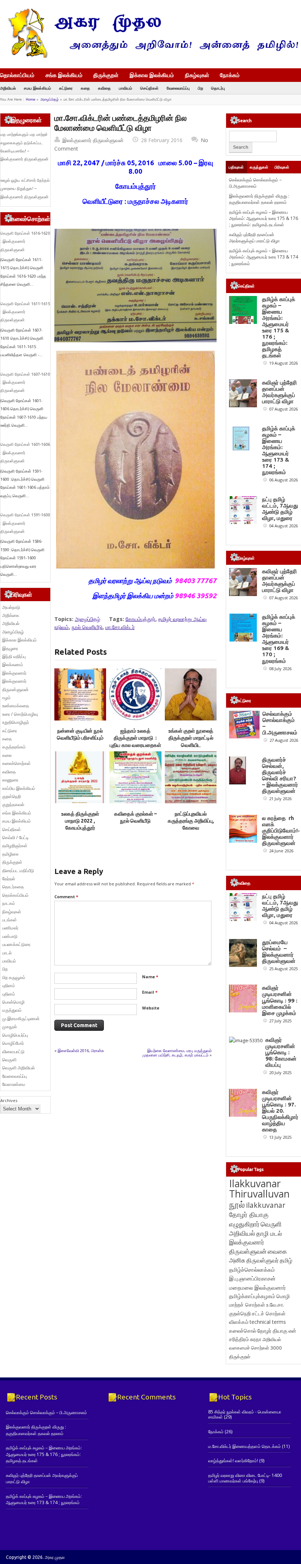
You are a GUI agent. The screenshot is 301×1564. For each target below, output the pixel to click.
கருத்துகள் (259, 167)
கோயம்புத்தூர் (140, 618)
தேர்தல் (8, 878)
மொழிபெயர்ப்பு (15, 1035)
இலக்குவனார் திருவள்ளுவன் (93, 140)
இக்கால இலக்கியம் (152, 75)
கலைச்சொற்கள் (16, 763)
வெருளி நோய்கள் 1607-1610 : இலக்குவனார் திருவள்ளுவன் (25, 382)
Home (30, 99)
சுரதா (255, 1339)
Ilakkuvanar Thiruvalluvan (259, 1188)
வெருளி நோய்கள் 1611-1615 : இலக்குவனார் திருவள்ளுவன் (25, 311)
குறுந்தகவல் (13, 804)
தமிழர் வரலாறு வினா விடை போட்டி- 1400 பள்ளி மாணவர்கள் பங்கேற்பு (245, 1478)
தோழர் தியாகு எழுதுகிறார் (249, 1219)
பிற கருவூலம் (13, 977)
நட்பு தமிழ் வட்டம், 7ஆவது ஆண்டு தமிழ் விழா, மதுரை (280, 508)
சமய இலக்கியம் (37, 88)
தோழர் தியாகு (272, 1330)
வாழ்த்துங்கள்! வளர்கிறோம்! (233, 1461)
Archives (8, 1100)
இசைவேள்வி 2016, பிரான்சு (81, 1050)
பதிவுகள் (236, 167)
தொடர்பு (218, 88)
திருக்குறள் (106, 75)
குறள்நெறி (11, 796)
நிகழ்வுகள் (197, 75)
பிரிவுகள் (282, 167)
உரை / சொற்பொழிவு (20, 714)
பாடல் (7, 953)
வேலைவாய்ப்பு (178, 88)
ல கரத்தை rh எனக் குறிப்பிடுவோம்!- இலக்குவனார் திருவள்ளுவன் (281, 830)
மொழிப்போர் (13, 1043)
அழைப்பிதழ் (49, 99)
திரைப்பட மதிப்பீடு (18, 870)
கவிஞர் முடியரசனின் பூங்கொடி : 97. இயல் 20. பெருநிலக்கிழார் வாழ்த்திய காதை (280, 1111)
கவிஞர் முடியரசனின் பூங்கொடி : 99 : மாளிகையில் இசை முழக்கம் (279, 1000)
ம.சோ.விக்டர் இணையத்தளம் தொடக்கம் (244, 1446)
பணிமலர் (10, 928)
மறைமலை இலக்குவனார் (257, 1287)
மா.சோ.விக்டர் (120, 627)
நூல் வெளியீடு (87, 627)
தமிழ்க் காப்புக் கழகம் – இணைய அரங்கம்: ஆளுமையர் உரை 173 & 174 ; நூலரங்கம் (263, 257)
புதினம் (8, 985)
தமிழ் (286, 1260)
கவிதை (104, 88)
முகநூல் (9, 1026)
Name (150, 976)
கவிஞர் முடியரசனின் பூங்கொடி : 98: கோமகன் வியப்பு (281, 1052)
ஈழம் (6, 697)
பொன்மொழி (13, 1002)
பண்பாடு (10, 936)
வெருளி (9, 1059)
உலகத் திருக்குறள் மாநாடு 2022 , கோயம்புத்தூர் (80, 821)
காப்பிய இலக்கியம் (18, 788)
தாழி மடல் (269, 1233)
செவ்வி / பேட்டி (15, 837)
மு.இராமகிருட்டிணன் (21, 1018)
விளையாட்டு (13, 1051)
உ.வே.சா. (275, 1304)
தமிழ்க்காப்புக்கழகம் (252, 1296)
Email (149, 992)
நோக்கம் (230, 75)
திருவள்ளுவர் (262, 1260)
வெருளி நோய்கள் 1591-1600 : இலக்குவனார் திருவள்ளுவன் (25, 523)
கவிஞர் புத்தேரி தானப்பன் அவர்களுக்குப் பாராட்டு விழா (254, 237)
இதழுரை (10, 648)
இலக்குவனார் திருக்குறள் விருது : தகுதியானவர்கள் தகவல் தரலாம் (259, 199)
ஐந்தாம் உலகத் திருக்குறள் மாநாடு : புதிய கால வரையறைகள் (135, 738)
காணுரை (10, 780)
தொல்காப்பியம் (17, 75)
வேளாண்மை (13, 1084)
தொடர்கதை (13, 887)
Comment (66, 896)
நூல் (237, 1204)
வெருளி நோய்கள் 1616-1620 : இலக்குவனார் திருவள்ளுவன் (25, 241)
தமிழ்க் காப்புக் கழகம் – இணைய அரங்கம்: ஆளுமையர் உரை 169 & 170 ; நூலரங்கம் (278, 639)
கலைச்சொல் (242, 1330)
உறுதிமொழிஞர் (15, 722)
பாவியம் (125, 88)
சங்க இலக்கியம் (64, 75)
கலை (7, 755)
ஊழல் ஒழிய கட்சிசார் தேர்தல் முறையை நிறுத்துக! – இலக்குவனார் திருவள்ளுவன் (25, 188)
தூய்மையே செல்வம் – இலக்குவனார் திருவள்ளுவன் (278, 951)
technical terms (268, 1321)
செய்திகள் (149, 88)
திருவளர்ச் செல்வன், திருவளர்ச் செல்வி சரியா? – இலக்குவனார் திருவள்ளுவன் (280, 775)
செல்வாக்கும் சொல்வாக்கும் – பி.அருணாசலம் (255, 183)
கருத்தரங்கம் (14, 747)
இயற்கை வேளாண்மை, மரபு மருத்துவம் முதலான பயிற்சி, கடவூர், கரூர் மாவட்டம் (177, 1053)
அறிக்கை (10, 615)
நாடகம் (8, 903)
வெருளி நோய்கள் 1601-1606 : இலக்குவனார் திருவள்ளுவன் (25, 452)
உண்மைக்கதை (15, 705)
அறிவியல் (8, 88)
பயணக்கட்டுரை (16, 944)
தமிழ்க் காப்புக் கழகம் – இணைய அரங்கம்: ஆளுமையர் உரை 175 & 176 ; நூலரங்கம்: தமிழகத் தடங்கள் (263, 218)
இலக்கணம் (12, 664)
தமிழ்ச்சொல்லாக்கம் (252, 1269)
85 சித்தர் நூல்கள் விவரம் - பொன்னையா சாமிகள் (244, 1414)
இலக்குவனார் (14, 673)
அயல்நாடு (11, 607)
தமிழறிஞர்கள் (15, 845)
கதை (85, 88)
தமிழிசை (10, 854)
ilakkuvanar (265, 1205)
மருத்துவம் (12, 1010)
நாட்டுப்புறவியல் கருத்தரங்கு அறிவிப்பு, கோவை (191, 821)
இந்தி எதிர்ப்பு (14, 656)
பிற (200, 88)
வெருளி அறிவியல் (18, 1068)
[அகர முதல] (150, 56)
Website (150, 1008)
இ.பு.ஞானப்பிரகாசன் (252, 1278)
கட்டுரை (66, 88)
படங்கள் (9, 920)
